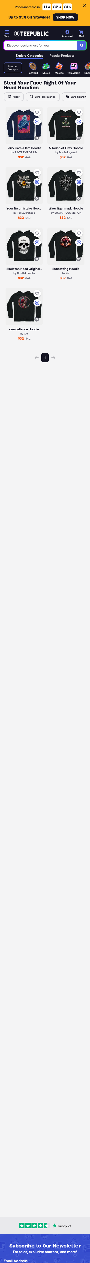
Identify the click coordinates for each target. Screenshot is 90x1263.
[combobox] (40, 45)
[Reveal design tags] (36, 138)
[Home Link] (31, 34)
